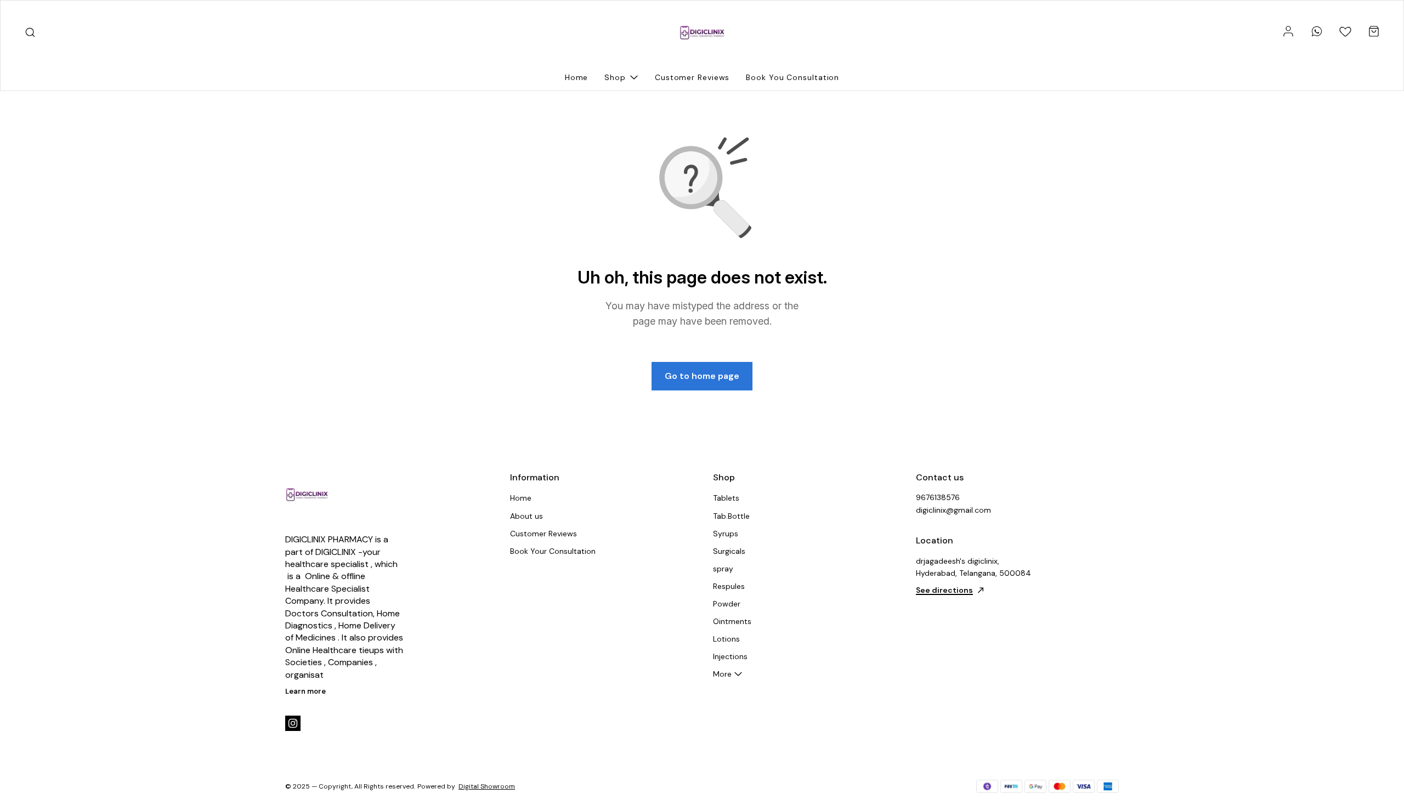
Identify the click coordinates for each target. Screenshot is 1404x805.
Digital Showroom (486, 786)
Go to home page (702, 376)
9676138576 (938, 497)
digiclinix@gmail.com (953, 510)
